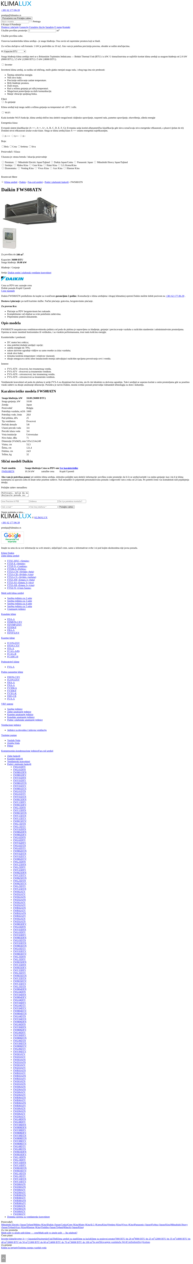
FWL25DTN (19, 880)
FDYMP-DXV (14, 624)
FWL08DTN (19, 1149)
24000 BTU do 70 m (59, 1242)
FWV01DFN (19, 777)
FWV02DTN (19, 853)
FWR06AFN (19, 1103)
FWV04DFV (19, 1002)
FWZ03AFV (19, 1067)
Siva (34, 146)
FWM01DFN (19, 772)
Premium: (9, 162)
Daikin (22, 182)
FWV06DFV (19, 1035)
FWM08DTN (20, 1138)
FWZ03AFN (19, 1062)
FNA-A (11, 685)
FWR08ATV (19, 1198)
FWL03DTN (19, 940)
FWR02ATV (19, 910)
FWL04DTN (19, 1016)
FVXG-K (12, 693)
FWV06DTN (19, 1043)
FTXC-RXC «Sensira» (18, 561)
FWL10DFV (19, 1160)
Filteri (4, 99)
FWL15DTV (19, 826)
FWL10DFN (19, 1157)
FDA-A (11, 619)
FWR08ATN (19, 1195)
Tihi (54, 1238)
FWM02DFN (19, 832)
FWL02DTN (19, 845)
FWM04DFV (19, 997)
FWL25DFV (19, 867)
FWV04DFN (19, 994)
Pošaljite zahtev (66, 507)
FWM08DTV (20, 1143)
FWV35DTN (19, 978)
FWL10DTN (19, 1173)
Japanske (32, 1238)
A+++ (7, 136)
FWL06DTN (19, 1040)
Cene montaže (8, 291)
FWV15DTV (19, 818)
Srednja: (9, 165)
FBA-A (11, 630)
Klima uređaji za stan (66, 1238)
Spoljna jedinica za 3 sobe (19, 601)
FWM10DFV (19, 1154)
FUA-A (11, 699)
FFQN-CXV (13, 645)
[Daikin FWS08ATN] (30, 225)
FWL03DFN (19, 926)
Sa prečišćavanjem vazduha (106, 1242)
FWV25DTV (19, 875)
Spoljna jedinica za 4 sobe (19, 603)
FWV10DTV (19, 1181)
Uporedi (27, 288)
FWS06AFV (19, 1092)
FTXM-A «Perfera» (16, 569)
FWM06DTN (20, 1038)
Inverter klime (7, 1238)
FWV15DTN (19, 815)
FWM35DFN (19, 962)
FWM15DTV (20, 821)
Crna (14, 146)
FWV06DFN (19, 1027)
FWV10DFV (19, 1165)
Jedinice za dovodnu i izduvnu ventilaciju (27, 730)
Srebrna (24, 146)
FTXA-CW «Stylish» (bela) (20, 571)
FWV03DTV (19, 951)
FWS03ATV (19, 1054)
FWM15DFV (19, 805)
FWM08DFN (19, 1127)
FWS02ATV (19, 891)
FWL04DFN (19, 992)
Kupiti (19, 288)
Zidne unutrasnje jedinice (19, 711)
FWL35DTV (19, 973)
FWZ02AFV (19, 905)
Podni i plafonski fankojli (57, 182)
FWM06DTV (20, 1046)
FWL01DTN (19, 791)
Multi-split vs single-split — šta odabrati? (57, 1232)
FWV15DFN (19, 810)
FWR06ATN (19, 1097)
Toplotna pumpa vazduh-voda (32, 1247)
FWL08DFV (19, 1122)
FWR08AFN (19, 1200)
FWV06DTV (19, 1051)
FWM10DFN (19, 1151)
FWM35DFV (19, 967)
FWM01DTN (20, 783)
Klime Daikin (7, 553)
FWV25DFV (19, 870)
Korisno (146, 1242)
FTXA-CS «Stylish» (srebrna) (21, 577)
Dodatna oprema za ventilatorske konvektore (28, 1217)
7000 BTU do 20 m (125, 1238)
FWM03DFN (19, 937)
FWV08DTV (19, 1141)
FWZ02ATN (19, 921)
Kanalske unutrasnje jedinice (21, 717)
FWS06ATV (19, 1114)
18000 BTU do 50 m (17, 1242)
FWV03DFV (19, 935)
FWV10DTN (19, 1179)
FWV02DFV (19, 842)
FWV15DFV (19, 802)
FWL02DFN (19, 837)
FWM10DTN (20, 1168)
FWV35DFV (19, 970)
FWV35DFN (19, 964)
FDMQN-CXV (14, 622)
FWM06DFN (19, 1021)
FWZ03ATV (19, 1057)
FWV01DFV (19, 780)
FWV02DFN (19, 829)
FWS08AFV (19, 1189)
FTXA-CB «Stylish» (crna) (20, 574)
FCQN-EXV (13, 643)
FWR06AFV (19, 1105)
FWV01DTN (19, 796)
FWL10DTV (19, 1176)
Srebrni (134, 1242)
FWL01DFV (19, 767)
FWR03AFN (19, 1076)
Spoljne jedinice (14, 709)
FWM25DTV (20, 883)
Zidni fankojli (13, 756)
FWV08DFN (19, 1124)
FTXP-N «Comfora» (17, 566)
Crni (129, 1242)
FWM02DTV (20, 859)
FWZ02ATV (19, 894)
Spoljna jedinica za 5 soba (19, 606)
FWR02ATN (19, 908)
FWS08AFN (19, 1184)
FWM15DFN (19, 799)
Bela (6, 146)
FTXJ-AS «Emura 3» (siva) (20, 582)
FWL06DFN (19, 1024)
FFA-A (10, 648)
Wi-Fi (7, 112)
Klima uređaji (10, 182)
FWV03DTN (19, 943)
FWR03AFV (19, 1078)
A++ (16, 136)
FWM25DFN (19, 872)
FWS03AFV (19, 1065)
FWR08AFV (19, 1203)
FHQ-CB (11, 696)
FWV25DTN (19, 889)
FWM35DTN (20, 975)
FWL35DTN (19, 986)
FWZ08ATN (19, 1208)
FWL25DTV (19, 886)
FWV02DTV (19, 856)
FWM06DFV (19, 1029)
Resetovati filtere (9, 177)
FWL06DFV (19, 1032)
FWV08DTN (19, 1135)
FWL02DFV (19, 840)
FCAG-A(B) (13, 651)
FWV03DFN (19, 929)
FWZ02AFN (19, 899)
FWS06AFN (19, 1086)
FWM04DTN (20, 1013)
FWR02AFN (19, 913)
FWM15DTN (20, 813)
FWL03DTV (19, 948)
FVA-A (10, 667)
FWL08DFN (19, 1119)
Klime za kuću (83, 1238)
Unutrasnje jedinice (16, 609)
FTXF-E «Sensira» (16, 563)
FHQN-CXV (13, 677)
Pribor (10, 745)
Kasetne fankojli (15, 758)
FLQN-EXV (13, 680)
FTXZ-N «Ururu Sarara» (19, 588)
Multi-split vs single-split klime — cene (19, 1232)
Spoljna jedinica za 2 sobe (19, 598)
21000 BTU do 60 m (38, 1242)
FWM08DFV (19, 1132)
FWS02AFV (19, 902)
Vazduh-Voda (13, 740)
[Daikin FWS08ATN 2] (9, 248)
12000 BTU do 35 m (165, 1238)
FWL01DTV (19, 794)
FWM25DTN (20, 878)
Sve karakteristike (69, 468)
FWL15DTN (19, 823)
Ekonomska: (11, 168)
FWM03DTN (20, 945)
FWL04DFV (19, 1000)
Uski (50, 1238)
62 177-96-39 (10, 10)
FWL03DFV (19, 932)
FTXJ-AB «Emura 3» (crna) (20, 585)
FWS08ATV (19, 1211)
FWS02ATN (19, 918)
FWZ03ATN (19, 1084)
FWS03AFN (19, 1059)
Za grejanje (10, 102)
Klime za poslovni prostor (102, 1238)
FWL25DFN (19, 861)
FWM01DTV (20, 788)
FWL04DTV (19, 1005)
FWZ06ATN (19, 1111)
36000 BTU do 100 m (81, 1242)
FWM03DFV (19, 924)
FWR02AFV (19, 916)
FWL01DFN (19, 769)
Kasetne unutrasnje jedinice (20, 714)
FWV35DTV (19, 983)
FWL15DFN (19, 807)
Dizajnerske (42, 1238)
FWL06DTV (19, 1048)
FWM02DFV (19, 834)
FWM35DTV (20, 981)
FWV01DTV (19, 786)
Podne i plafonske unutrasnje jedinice (25, 720)
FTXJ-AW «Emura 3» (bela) (21, 580)
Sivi (140, 1242)
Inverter (8, 64)
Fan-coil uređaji (35, 182)
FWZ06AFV (19, 1095)
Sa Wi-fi (123, 1242)
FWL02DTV (19, 848)
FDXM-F (11, 627)
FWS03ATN (19, 1081)
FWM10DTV (20, 1170)
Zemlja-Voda (13, 743)
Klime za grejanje (9, 1247)
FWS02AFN (19, 897)
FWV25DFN (19, 864)
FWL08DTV (19, 1146)
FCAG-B (11, 654)
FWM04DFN (19, 989)
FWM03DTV (20, 954)
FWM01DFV (19, 775)
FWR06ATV (19, 1100)
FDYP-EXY (13, 633)
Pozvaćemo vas (16, 18)
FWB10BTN (8, 471)
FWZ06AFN (19, 1089)
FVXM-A (12, 688)
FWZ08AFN (19, 1187)
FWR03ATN (19, 1070)
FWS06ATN (19, 1108)
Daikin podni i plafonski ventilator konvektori (29, 272)
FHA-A (11, 682)
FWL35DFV (19, 959)
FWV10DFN (19, 1162)
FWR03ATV (19, 1073)
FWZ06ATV (19, 1116)
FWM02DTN (20, 851)
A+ (23, 136)
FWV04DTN (19, 1019)
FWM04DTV (20, 1011)
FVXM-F (11, 690)
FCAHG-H (12, 656)
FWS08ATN (19, 1206)
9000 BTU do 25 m (145, 1238)
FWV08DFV (19, 1130)
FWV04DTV (19, 1008)
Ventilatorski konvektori (18, 761)
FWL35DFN (19, 956)
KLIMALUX (40, 517)
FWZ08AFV (19, 1192)
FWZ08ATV (19, 1214)
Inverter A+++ (21, 1238)
